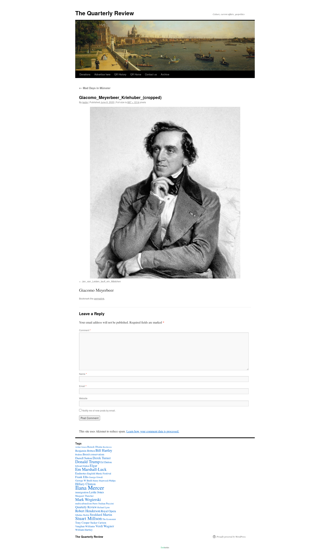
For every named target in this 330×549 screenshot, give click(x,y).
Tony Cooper (82, 522)
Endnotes (81, 473)
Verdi (99, 526)
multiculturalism (83, 503)
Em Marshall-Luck (91, 469)
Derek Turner (102, 458)
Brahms (78, 454)
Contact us (151, 74)
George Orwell (96, 477)
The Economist (109, 519)
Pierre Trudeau (98, 503)
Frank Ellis (81, 477)
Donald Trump (87, 461)
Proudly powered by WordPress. (231, 536)
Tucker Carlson (98, 522)
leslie (85, 102)
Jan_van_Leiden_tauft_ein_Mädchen (101, 281)
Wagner (109, 526)
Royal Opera (108, 511)
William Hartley (84, 529)
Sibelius (78, 514)
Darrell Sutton (83, 458)
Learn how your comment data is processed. (152, 431)
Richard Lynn (103, 507)
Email (83, 386)
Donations (85, 74)
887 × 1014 (133, 102)
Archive (165, 74)
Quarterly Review (86, 507)
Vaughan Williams (85, 526)
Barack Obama (94, 446)
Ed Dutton (106, 462)
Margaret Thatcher (84, 495)
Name (83, 373)
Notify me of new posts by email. (99, 410)
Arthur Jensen (81, 447)
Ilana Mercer (89, 487)
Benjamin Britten (85, 450)
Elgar (93, 465)
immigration (82, 492)
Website (83, 398)
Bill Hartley (103, 450)
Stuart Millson (88, 518)
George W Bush (83, 480)
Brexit (86, 454)
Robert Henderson (87, 510)
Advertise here (102, 74)
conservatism (97, 454)
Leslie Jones (96, 492)
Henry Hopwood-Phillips (104, 480)
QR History (120, 74)
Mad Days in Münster (94, 88)
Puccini (110, 503)
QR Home (135, 74)
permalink (99, 298)
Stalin (86, 515)
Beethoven (107, 447)
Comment (85, 330)
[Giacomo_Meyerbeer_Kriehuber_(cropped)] (165, 193)
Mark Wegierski (88, 499)
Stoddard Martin (101, 514)
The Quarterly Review (104, 13)
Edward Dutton (82, 465)
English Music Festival (99, 473)
